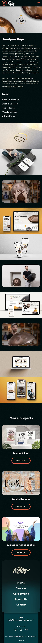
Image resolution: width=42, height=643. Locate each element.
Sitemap (21, 640)
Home (21, 582)
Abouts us (21, 599)
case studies (21, 593)
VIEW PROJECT (21, 461)
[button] (38, 3)
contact (21, 604)
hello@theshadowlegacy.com (21, 620)
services (21, 588)
